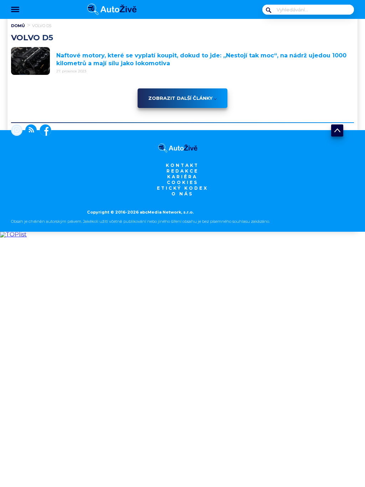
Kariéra (182, 176)
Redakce (182, 171)
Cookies (182, 182)
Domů (18, 25)
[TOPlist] (13, 234)
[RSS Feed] (29, 130)
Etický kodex (182, 188)
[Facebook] (44, 130)
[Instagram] (16, 130)
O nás (182, 193)
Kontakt (182, 165)
